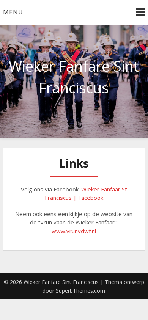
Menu (13, 12)
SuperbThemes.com (80, 290)
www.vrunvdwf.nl (74, 231)
